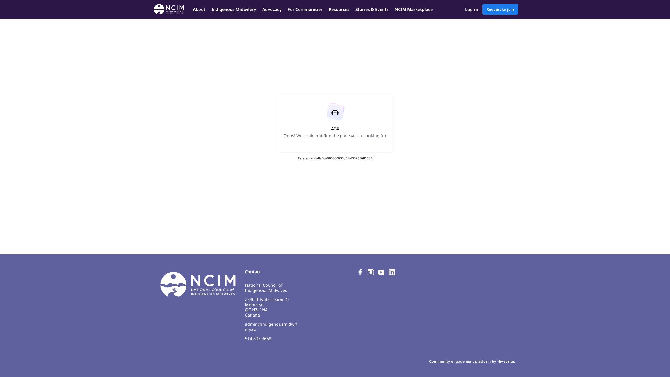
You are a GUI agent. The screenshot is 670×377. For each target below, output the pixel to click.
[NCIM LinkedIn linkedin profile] (392, 272)
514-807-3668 (258, 338)
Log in (471, 9)
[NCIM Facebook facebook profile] (360, 272)
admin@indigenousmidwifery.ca (271, 326)
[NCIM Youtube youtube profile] (381, 272)
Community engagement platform (460, 361)
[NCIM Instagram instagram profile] (371, 272)
